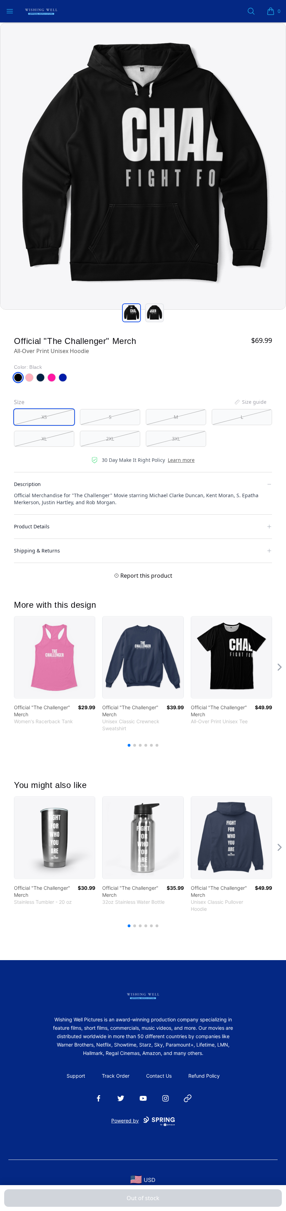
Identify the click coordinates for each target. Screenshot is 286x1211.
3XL (176, 438)
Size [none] (19, 402)
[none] (250, 402)
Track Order (115, 1076)
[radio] (44, 417)
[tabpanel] (143, 166)
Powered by (125, 1121)
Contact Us (159, 1076)
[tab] (131, 313)
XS (44, 417)
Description (27, 484)
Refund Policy (204, 1076)
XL (44, 438)
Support (76, 1076)
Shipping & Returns (37, 550)
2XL (110, 438)
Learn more (181, 460)
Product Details (32, 526)
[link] (54, 657)
